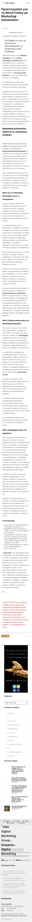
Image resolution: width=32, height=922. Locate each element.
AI (7, 717)
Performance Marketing (14, 744)
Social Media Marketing (14, 752)
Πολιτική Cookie (14, 915)
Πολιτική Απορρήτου (5, 915)
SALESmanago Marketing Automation (14, 151)
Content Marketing (13, 725)
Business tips (11, 721)
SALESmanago (23, 335)
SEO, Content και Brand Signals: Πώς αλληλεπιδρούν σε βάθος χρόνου (19, 799)
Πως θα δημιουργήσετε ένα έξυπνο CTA (19, 807)
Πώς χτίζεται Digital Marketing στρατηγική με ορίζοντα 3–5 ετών (19, 779)
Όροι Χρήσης (21, 915)
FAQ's (25, 915)
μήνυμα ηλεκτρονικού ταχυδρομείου (13, 293)
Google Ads (11, 740)
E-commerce (11, 733)
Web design (11, 756)
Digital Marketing (12, 729)
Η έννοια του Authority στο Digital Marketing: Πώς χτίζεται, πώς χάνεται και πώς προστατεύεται (19, 789)
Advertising (10, 713)
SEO (8, 748)
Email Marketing (12, 736)
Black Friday (7, 553)
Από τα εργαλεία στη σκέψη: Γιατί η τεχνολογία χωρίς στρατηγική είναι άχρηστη (19, 770)
